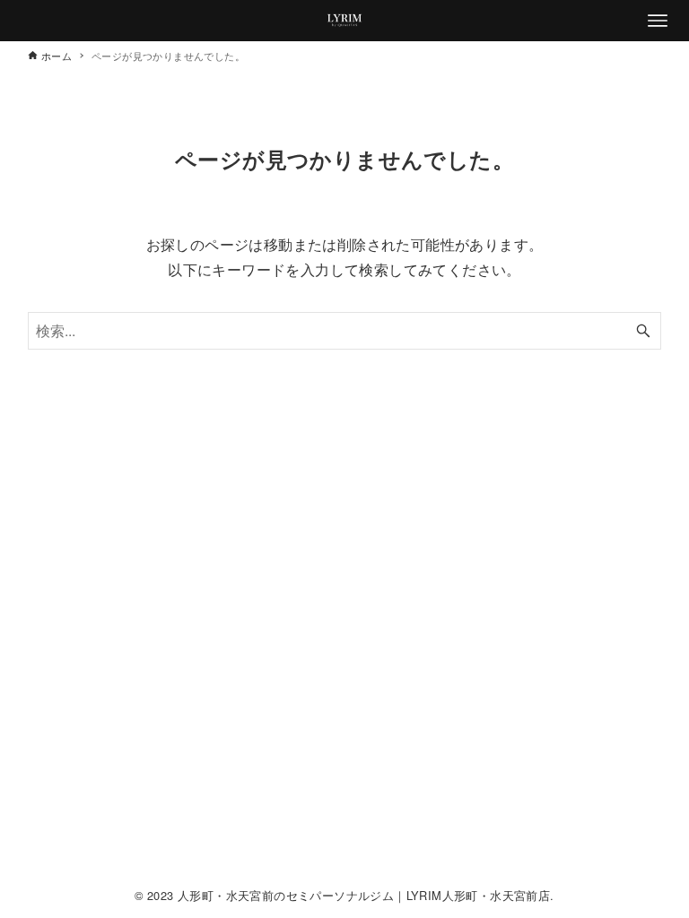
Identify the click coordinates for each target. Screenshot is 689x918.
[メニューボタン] (658, 21)
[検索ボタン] (643, 331)
